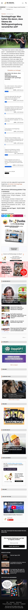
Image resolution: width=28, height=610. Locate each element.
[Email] (11, 216)
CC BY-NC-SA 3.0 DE (9, 607)
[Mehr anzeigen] (24, 216)
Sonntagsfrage (10, 13)
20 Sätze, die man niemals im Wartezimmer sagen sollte (17, 321)
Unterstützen (16, 603)
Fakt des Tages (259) (15, 555)
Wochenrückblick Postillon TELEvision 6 (13, 514)
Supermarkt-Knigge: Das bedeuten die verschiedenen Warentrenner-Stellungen (17, 308)
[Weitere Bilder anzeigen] (14, 399)
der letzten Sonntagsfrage (15, 184)
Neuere (4, 337)
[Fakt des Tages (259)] (5, 557)
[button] (2, 3)
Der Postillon (14, 606)
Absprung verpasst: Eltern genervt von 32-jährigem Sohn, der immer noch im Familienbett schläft (18, 329)
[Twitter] (5, 216)
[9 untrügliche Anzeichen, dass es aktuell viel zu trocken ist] (5, 564)
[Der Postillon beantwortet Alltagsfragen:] (5, 316)
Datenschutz (19, 602)
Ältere (24, 337)
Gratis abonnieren (14, 546)
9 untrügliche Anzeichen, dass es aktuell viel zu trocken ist (18, 563)
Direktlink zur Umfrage (14, 70)
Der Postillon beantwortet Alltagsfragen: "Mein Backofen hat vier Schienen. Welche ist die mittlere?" (18, 315)
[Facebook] (2, 216)
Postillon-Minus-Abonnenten (14, 463)
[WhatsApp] (8, 216)
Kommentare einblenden (14, 249)
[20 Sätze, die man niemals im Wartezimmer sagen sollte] (5, 323)
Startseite (3, 13)
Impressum (12, 602)
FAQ (7, 602)
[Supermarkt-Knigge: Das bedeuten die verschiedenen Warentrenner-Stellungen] (5, 309)
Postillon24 (23, 603)
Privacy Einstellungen (7, 603)
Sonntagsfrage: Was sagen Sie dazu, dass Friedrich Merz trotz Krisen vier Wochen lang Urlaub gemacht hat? (17, 571)
